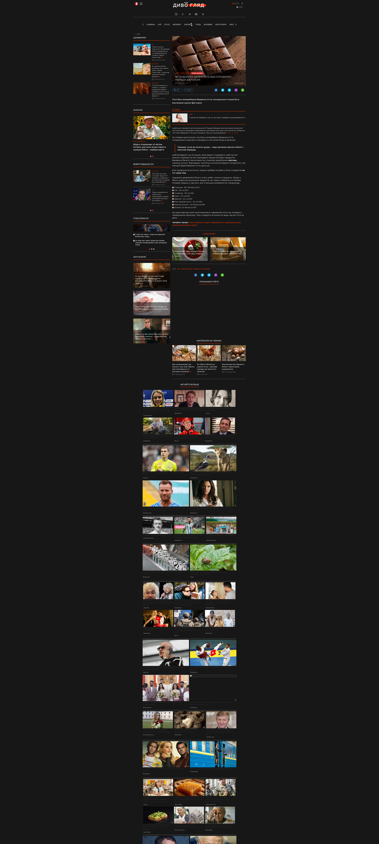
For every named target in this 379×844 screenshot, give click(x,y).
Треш (198, 25)
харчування (186, 269)
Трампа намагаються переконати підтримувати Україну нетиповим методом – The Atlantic (160, 196)
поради (206, 269)
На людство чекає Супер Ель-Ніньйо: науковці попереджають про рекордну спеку (151, 239)
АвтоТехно (221, 25)
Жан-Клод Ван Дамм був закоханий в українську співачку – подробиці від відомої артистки (151, 332)
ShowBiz (208, 25)
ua (233, 3)
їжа (178, 269)
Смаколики (197, 73)
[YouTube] (196, 14)
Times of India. (232, 133)
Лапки (187, 25)
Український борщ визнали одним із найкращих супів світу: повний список (189, 253)
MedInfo (177, 25)
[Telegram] (189, 14)
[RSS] (203, 14)
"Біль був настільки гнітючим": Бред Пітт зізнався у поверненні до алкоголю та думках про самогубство (161, 178)
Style (167, 25)
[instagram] (176, 14)
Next (236, 24)
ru (237, 3)
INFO (231, 25)
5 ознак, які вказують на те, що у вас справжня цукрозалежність (217, 118)
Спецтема (185, 73)
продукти (197, 269)
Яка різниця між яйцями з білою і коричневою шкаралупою (233, 366)
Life (159, 25)
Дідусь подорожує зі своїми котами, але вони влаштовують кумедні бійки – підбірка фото (149, 147)
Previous (143, 24)
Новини (151, 25)
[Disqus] (209, 313)
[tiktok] (183, 14)
